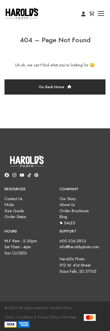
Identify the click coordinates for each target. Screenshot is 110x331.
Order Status (15, 217)
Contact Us (14, 199)
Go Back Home (52, 87)
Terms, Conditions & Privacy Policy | (33, 317)
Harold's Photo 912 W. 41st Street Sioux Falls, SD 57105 (78, 265)
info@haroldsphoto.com (79, 247)
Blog (63, 217)
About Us (67, 204)
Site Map (69, 317)
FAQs (9, 204)
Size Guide (14, 211)
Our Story (68, 199)
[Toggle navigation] (101, 13)
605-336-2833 (73, 241)
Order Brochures (74, 211)
